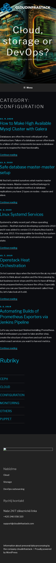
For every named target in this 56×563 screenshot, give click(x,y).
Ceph (4, 379)
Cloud (5, 387)
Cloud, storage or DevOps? (28, 41)
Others (6, 411)
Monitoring (9, 403)
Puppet (6, 419)
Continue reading (8, 154)
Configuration (12, 395)
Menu (30, 87)
